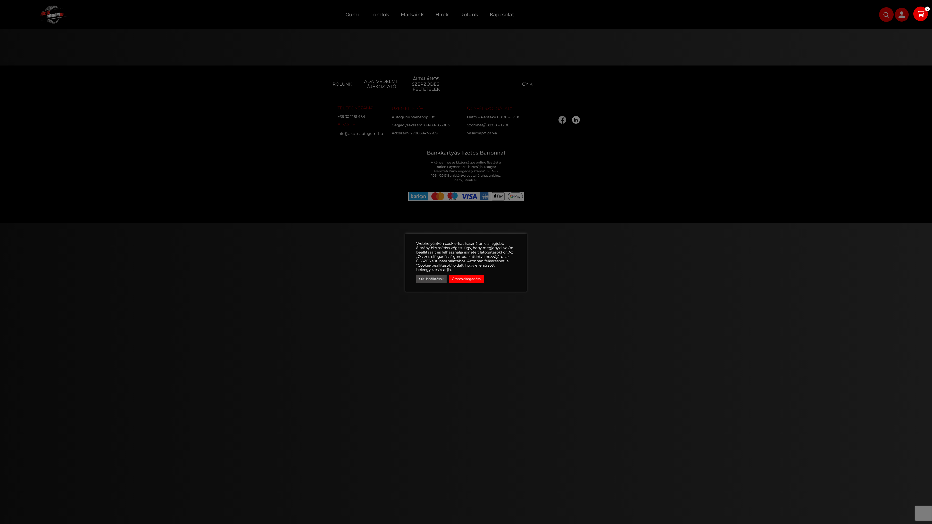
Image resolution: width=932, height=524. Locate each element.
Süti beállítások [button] (431, 279)
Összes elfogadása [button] (466, 279)
